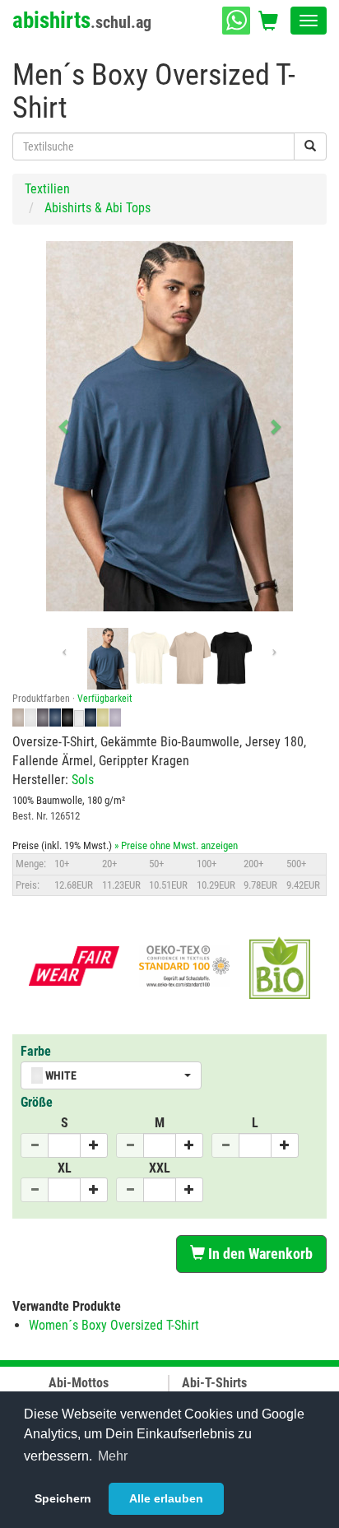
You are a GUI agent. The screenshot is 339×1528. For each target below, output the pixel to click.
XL (65, 1168)
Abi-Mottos (79, 1383)
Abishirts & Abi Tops (97, 208)
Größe (37, 1102)
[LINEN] (190, 659)
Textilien (47, 189)
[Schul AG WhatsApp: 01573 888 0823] (236, 21)
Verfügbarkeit (104, 698)
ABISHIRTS (81, 20)
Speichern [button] (63, 1498)
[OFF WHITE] (149, 659)
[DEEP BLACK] (231, 659)
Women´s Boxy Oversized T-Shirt (114, 1325)
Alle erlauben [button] (166, 1498)
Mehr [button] (113, 1456)
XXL (159, 1168)
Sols (83, 779)
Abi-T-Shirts (214, 1383)
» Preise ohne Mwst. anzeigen (176, 845)
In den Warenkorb (259, 1253)
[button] (64, 426)
